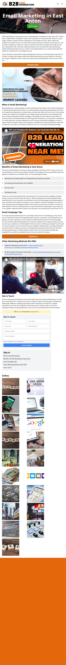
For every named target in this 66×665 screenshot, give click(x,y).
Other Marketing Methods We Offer (15, 365)
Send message (26, 345)
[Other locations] (58, 4)
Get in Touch (7, 367)
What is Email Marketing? (11, 356)
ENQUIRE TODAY (33, 65)
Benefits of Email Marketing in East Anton (16, 359)
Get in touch (33, 26)
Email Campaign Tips (10, 362)
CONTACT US (33, 236)
